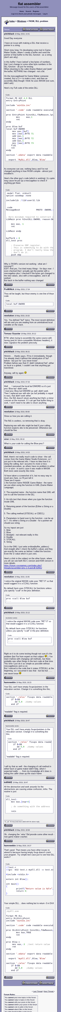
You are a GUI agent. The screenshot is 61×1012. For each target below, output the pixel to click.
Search (28, 11)
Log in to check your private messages (26, 14)
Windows (21, 21)
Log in (45, 14)
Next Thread (49, 991)
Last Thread (37, 991)
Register (36, 11)
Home (22, 11)
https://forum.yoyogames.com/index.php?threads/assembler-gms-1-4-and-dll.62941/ (23, 566)
